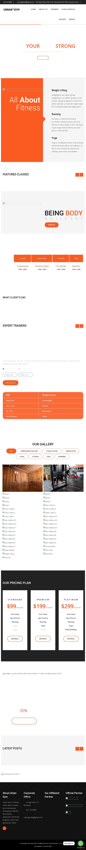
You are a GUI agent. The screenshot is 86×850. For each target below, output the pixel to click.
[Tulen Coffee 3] (22, 513)
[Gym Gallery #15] (22, 520)
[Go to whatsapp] (80, 843)
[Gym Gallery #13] (22, 524)
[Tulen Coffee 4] (63, 509)
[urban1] (22, 505)
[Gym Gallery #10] (63, 528)
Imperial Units (26, 369)
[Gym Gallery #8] (63, 531)
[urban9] (22, 478)
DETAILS (15, 639)
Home (33, 9)
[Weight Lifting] (22, 554)
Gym (48, 456)
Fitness (35, 456)
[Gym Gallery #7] (22, 535)
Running (56, 114)
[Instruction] (63, 554)
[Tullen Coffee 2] (63, 513)
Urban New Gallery (29, 451)
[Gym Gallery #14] (63, 520)
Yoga (22, 456)
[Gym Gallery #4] (63, 539)
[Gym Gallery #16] (63, 516)
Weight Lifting (59, 90)
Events (72, 19)
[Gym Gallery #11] (22, 528)
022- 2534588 (31, 810)
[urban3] (22, 501)
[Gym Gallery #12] (63, 524)
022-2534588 (7, 2)
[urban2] (63, 501)
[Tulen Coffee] (22, 516)
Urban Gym (71, 451)
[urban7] (22, 494)
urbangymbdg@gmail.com (25, 2)
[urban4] (63, 498)
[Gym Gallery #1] (22, 546)
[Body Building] (22, 550)
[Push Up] (22, 557)
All (11, 451)
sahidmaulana (62, 843)
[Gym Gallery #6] (63, 535)
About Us (43, 9)
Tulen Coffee (52, 451)
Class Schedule (68, 9)
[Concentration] (63, 546)
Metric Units (10, 369)
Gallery (62, 19)
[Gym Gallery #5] (22, 539)
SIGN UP (51, 225)
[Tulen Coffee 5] (22, 509)
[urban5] (22, 498)
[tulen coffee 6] (63, 505)
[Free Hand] (63, 550)
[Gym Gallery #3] (22, 543)
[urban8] (63, 478)
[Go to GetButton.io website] (80, 847)
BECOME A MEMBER (24, 721)
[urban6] (63, 494)
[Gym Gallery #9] (22, 531)
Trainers (54, 9)
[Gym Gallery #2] (63, 543)
